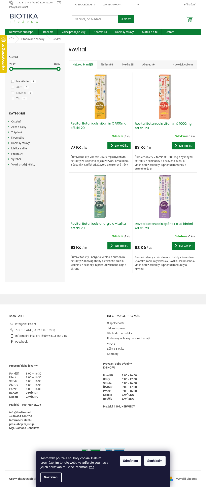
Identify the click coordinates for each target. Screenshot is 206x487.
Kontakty (112, 353)
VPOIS (111, 343)
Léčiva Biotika (115, 348)
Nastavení (51, 477)
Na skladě (25, 81)
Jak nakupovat (113, 4)
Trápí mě (16, 132)
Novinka (23, 92)
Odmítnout (130, 461)
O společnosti (85, 4)
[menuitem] (21, 32)
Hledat (126, 19)
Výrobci (16, 159)
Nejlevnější (107, 64)
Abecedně (148, 64)
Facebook (21, 341)
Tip (20, 98)
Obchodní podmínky (119, 333)
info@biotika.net (25, 324)
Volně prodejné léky (23, 164)
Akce (21, 87)
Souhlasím (155, 461)
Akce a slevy (18, 127)
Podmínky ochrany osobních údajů (128, 338)
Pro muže (17, 153)
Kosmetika (18, 137)
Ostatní (16, 121)
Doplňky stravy (20, 143)
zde (91, 467)
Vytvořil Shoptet (186, 478)
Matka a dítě (19, 148)
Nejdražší (128, 64)
